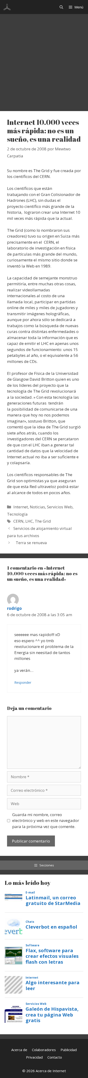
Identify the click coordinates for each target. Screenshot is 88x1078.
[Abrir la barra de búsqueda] (61, 7)
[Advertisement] (44, 60)
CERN (18, 521)
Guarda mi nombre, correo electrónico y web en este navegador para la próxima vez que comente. (45, 820)
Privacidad (34, 1057)
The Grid (43, 521)
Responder (22, 682)
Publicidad (69, 1049)
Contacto (54, 1057)
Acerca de (19, 1049)
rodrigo (14, 608)
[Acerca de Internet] (7, 7)
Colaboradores (44, 1049)
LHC (29, 521)
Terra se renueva (31, 542)
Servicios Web (60, 507)
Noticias (37, 507)
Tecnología (17, 514)
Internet (20, 507)
